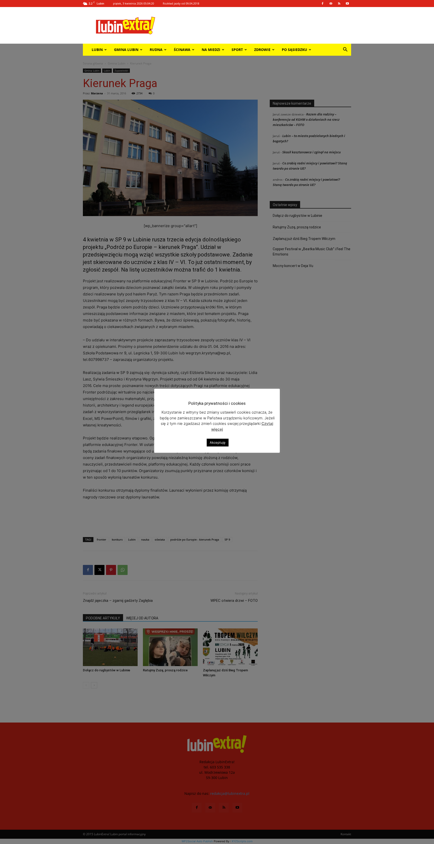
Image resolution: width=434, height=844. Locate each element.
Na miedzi (211, 49)
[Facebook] (322, 3)
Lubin (97, 49)
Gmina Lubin (126, 49)
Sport (237, 49)
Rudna (156, 49)
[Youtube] (347, 3)
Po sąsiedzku (294, 49)
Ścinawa (182, 49)
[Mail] (331, 3)
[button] (345, 50)
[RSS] (339, 3)
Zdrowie (262, 49)
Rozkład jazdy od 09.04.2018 (181, 3)
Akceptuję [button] (218, 442)
